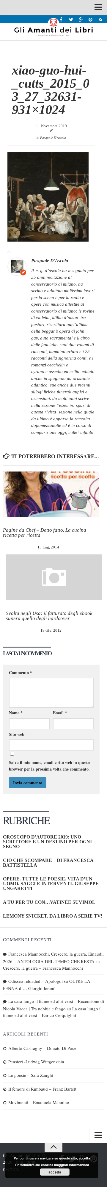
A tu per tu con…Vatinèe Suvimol (49, 902)
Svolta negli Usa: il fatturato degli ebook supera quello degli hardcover (49, 615)
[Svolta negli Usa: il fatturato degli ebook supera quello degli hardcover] (54, 577)
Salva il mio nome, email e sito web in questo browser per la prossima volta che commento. (49, 765)
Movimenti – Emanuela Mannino (38, 1102)
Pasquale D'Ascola (53, 138)
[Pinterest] (90, 19)
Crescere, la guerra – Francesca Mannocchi (43, 968)
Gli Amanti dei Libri (53, 27)
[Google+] (80, 19)
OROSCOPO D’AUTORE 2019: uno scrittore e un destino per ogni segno (47, 841)
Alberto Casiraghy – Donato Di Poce (42, 1048)
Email (60, 713)
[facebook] (61, 19)
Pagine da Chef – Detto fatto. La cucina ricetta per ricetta (44, 532)
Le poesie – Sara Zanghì (30, 1075)
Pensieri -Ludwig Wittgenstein (36, 1062)
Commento (20, 672)
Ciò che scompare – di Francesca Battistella (48, 863)
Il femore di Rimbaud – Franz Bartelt (42, 1089)
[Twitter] (71, 19)
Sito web (16, 734)
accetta (54, 1172)
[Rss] (100, 19)
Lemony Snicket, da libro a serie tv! (52, 915)
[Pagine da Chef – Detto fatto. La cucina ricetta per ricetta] (51, 494)
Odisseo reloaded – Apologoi (35, 981)
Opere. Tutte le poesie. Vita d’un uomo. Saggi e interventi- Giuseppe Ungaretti (51, 883)
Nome (16, 713)
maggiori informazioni (71, 1164)
